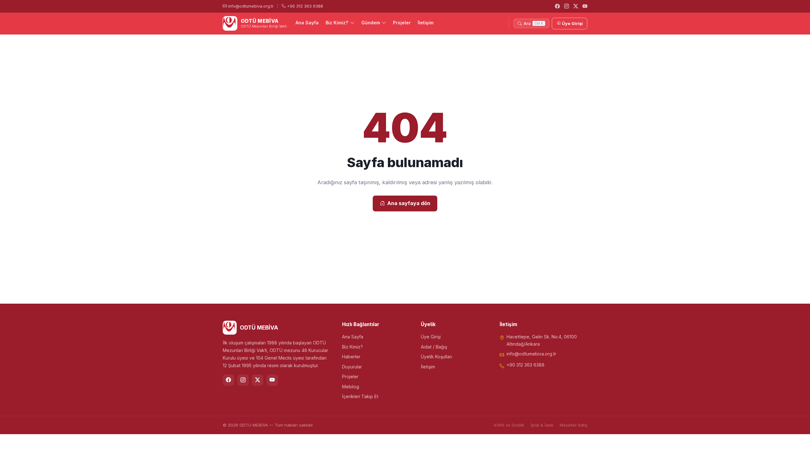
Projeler (402, 22)
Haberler (351, 356)
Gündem (370, 22)
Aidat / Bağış (434, 346)
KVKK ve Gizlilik (509, 425)
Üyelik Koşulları (436, 356)
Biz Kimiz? (337, 22)
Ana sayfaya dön (408, 203)
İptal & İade (542, 425)
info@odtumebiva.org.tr (250, 6)
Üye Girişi (572, 23)
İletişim (425, 22)
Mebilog (350, 386)
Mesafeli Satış (573, 425)
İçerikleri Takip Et (360, 396)
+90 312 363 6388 (304, 6)
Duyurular (352, 366)
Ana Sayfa (307, 22)
